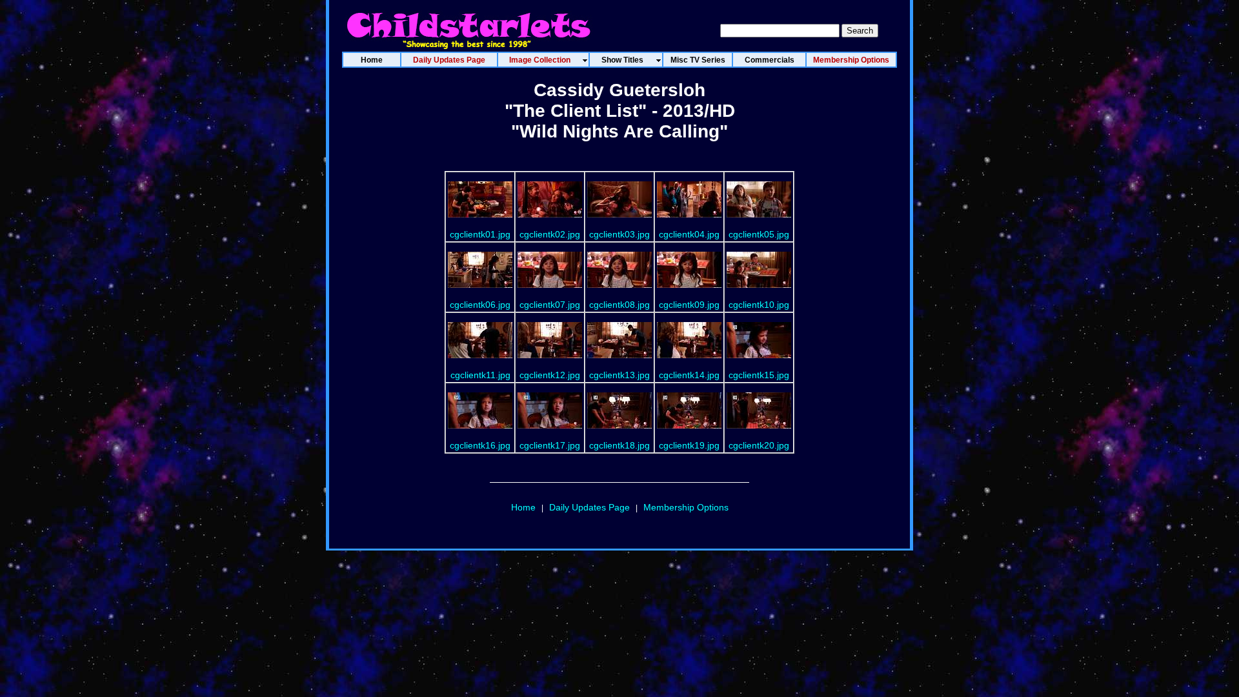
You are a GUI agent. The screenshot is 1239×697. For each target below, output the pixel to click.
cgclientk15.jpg (759, 375)
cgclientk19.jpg (689, 445)
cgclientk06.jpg (480, 304)
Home (523, 507)
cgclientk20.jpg (759, 445)
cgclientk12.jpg (549, 375)
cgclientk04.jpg (689, 234)
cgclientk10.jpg (759, 304)
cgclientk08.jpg (619, 304)
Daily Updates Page (589, 507)
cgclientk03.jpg (619, 234)
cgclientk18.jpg (619, 445)
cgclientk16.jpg (480, 445)
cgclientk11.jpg (480, 375)
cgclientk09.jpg (689, 304)
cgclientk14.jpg (689, 375)
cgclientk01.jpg (480, 234)
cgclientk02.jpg (549, 234)
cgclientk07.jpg (549, 304)
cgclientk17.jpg (549, 445)
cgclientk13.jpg (619, 375)
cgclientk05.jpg (759, 234)
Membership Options (686, 507)
